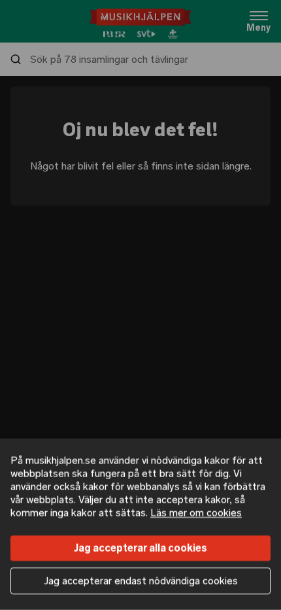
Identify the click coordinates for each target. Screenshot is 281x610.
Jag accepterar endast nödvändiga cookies (141, 581)
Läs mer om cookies (196, 513)
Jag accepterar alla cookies (140, 548)
